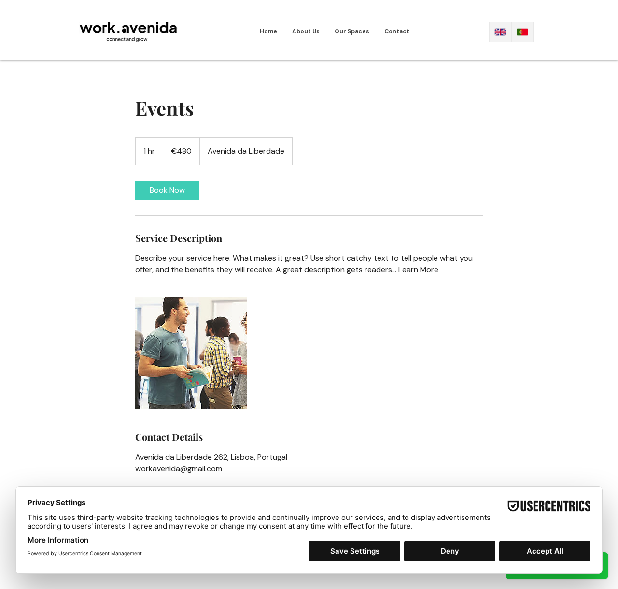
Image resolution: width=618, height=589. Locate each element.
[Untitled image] (191, 353)
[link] (167, 190)
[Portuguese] (522, 32)
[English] (500, 32)
